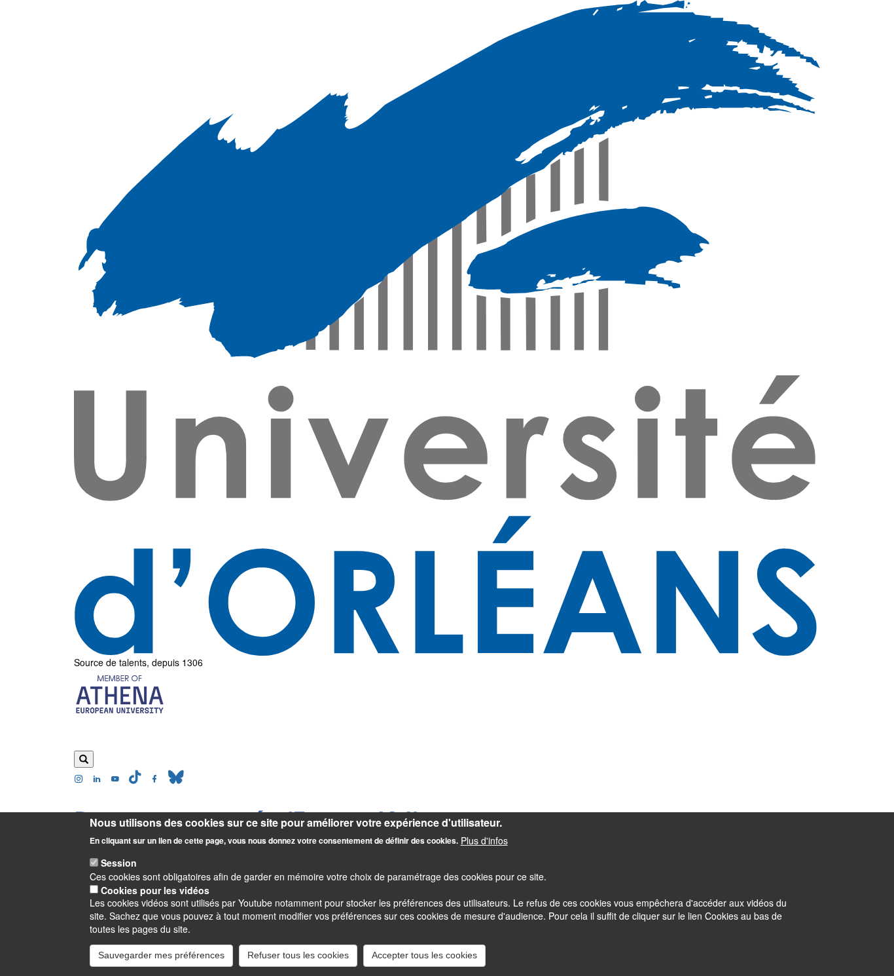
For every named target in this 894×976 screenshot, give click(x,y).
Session (119, 862)
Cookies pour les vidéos (155, 889)
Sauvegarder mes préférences (161, 955)
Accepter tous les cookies (424, 955)
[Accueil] (447, 328)
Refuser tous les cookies (298, 955)
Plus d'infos (484, 839)
